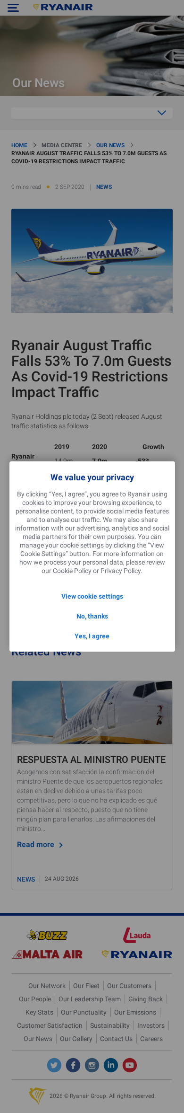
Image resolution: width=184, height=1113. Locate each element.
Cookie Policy (72, 570)
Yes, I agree (92, 636)
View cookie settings (92, 596)
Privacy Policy (120, 570)
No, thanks (92, 616)
